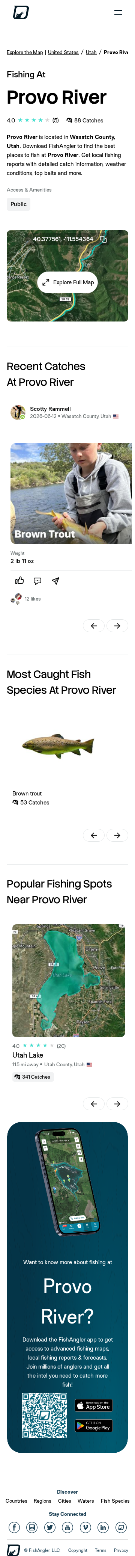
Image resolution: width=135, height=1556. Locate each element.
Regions (42, 1500)
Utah (91, 52)
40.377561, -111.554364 (63, 239)
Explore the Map (25, 52)
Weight (17, 553)
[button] (67, 282)
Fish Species (115, 1500)
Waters (86, 1500)
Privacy (121, 1550)
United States (63, 52)
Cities (64, 1500)
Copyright (77, 1550)
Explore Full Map (73, 282)
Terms (100, 1550)
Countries (16, 1500)
